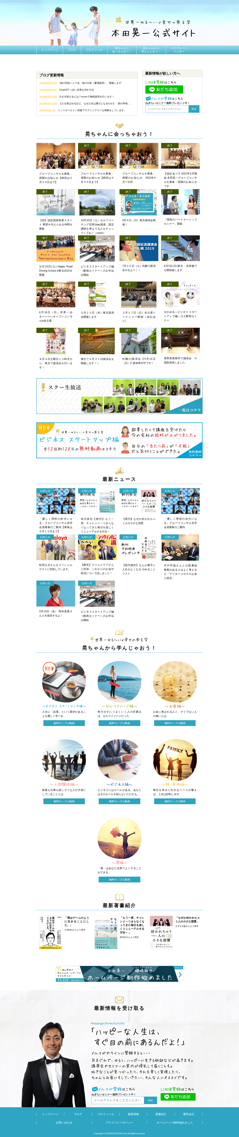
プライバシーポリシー (119, 1122)
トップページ (49, 49)
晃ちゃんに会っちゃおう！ (122, 50)
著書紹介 (46, 58)
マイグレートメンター (179, 50)
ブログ (72, 49)
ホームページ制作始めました (175, 1122)
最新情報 (133, 1114)
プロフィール (94, 49)
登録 (193, 109)
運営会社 (188, 1114)
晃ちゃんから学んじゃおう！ (151, 50)
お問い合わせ (64, 1122)
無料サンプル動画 (64, 723)
